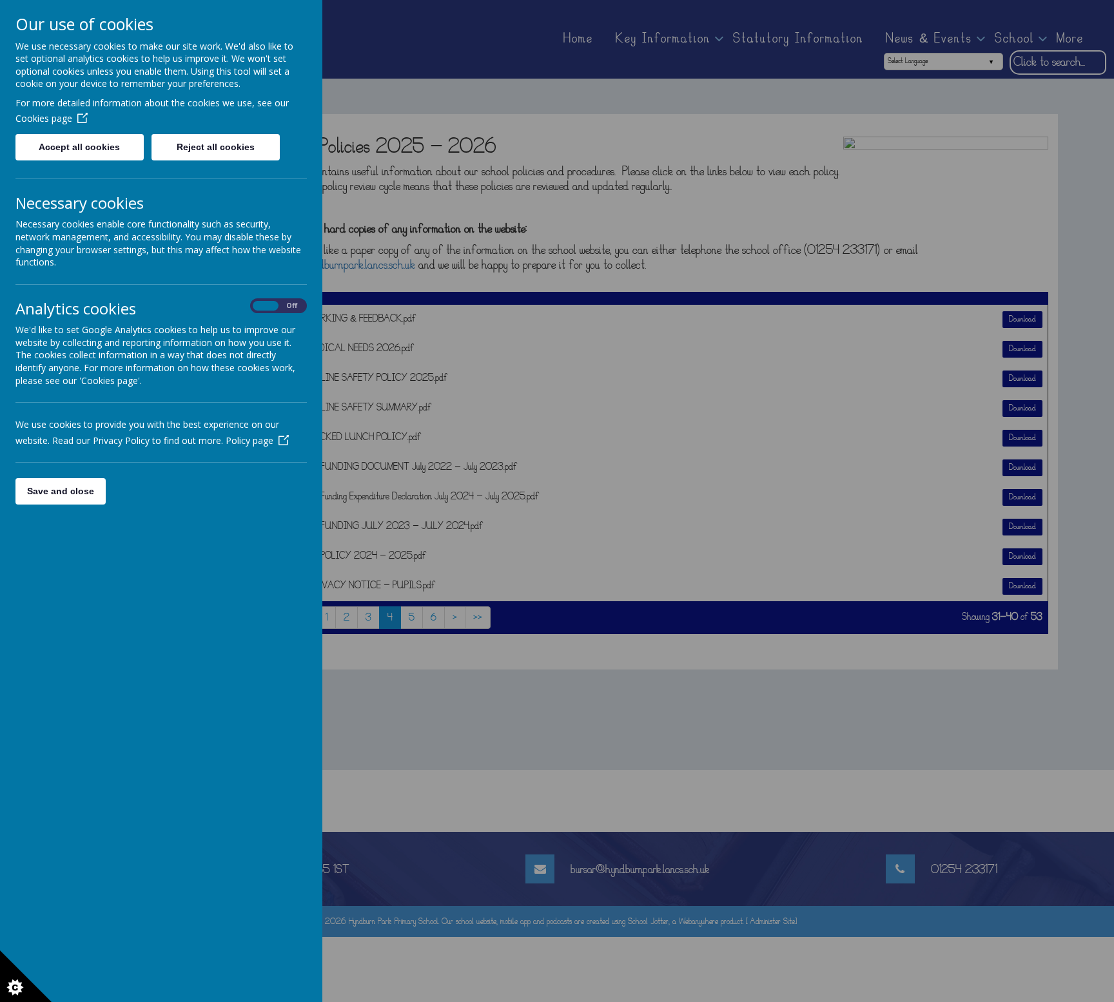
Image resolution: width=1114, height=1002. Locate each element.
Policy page (249, 440)
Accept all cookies (79, 147)
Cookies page (43, 118)
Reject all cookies (216, 147)
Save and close (60, 491)
